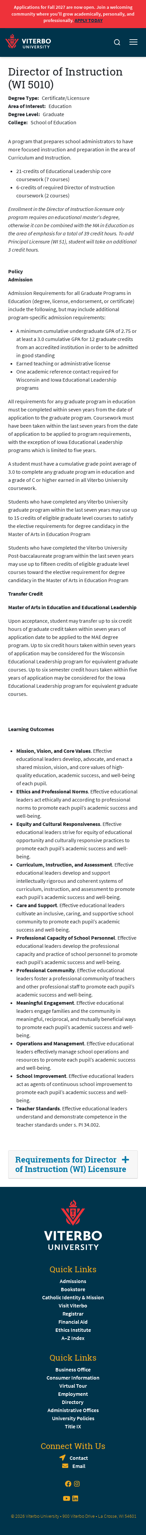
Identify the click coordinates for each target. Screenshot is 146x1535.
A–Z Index (73, 1338)
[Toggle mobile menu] (133, 42)
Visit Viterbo (73, 1305)
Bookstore (73, 1289)
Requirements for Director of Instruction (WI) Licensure (70, 1164)
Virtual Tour (73, 1385)
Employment (73, 1393)
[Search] (117, 42)
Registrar (73, 1313)
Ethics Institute (73, 1329)
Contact (79, 1457)
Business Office (73, 1369)
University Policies (73, 1418)
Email (78, 1466)
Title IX (73, 1426)
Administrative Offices (73, 1410)
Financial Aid (73, 1321)
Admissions (73, 1281)
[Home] (30, 40)
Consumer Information (73, 1377)
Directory (73, 1402)
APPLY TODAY (89, 20)
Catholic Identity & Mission (73, 1297)
